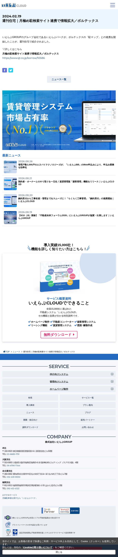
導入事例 (30, 405)
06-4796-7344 (13, 465)
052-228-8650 (13, 477)
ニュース (16, 352)
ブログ (88, 412)
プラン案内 (88, 405)
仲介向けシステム (59, 374)
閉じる (59, 552)
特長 (30, 397)
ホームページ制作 (59, 388)
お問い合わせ (88, 427)
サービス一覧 (88, 397)
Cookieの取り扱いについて (38, 547)
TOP (8, 352)
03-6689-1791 (13, 454)
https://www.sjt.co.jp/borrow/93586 (23, 58)
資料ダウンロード (30, 427)
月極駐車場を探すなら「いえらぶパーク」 (19, 498)
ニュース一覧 (59, 79)
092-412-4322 (13, 488)
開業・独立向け (30, 420)
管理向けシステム (59, 381)
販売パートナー (88, 420)
